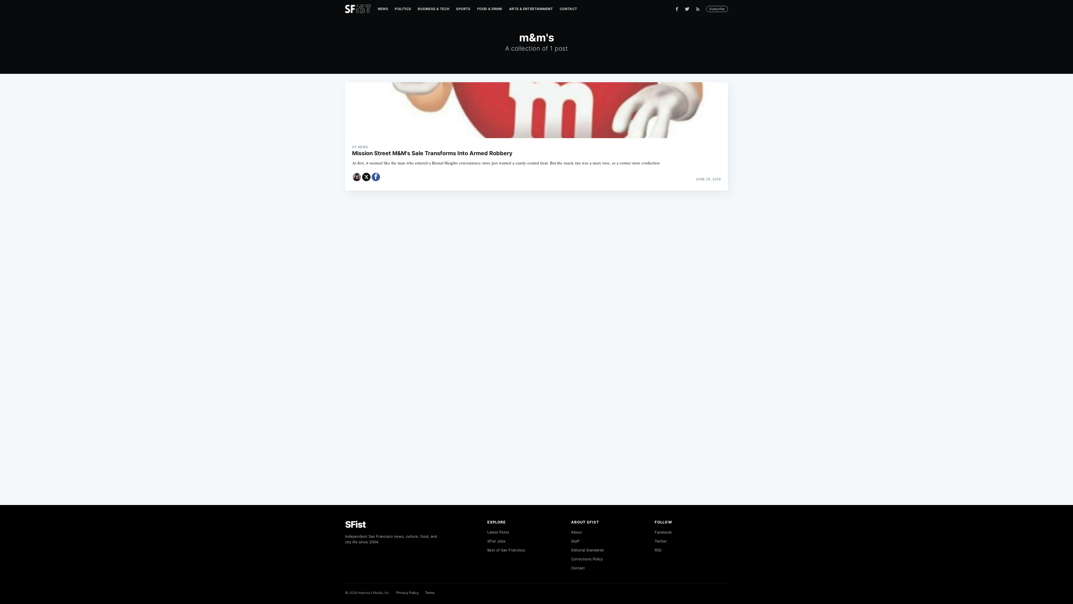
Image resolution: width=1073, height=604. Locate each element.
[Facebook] (677, 9)
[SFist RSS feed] (699, 9)
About (576, 532)
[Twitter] (687, 9)
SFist (355, 524)
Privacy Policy (407, 593)
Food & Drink (489, 9)
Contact (568, 9)
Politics (403, 9)
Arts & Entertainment (531, 9)
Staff (575, 541)
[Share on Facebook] (376, 177)
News (383, 9)
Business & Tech (433, 9)
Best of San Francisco (506, 550)
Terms (430, 593)
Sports (463, 9)
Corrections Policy (587, 559)
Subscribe (717, 9)
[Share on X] (366, 177)
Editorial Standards (587, 550)
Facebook (663, 532)
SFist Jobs (496, 541)
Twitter (661, 541)
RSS (658, 550)
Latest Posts (498, 532)
